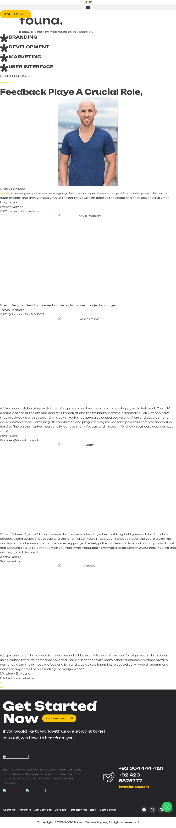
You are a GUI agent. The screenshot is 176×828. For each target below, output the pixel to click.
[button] (88, 7)
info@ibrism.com (134, 787)
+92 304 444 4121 (141, 768)
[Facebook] (144, 809)
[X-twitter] (152, 809)
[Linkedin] (161, 809)
